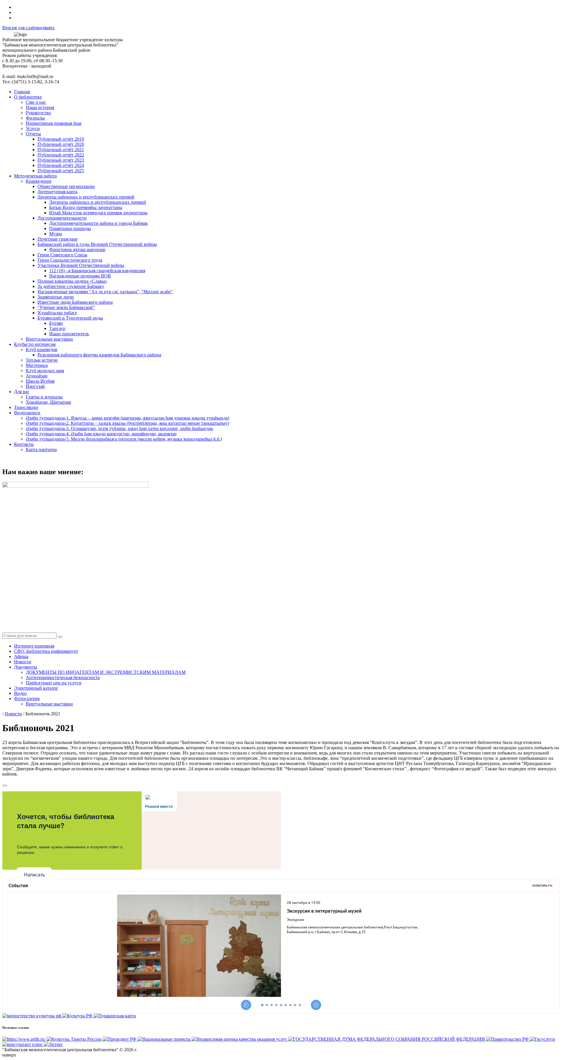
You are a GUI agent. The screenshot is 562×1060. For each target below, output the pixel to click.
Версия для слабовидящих (28, 27)
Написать (34, 874)
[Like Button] (4, 785)
